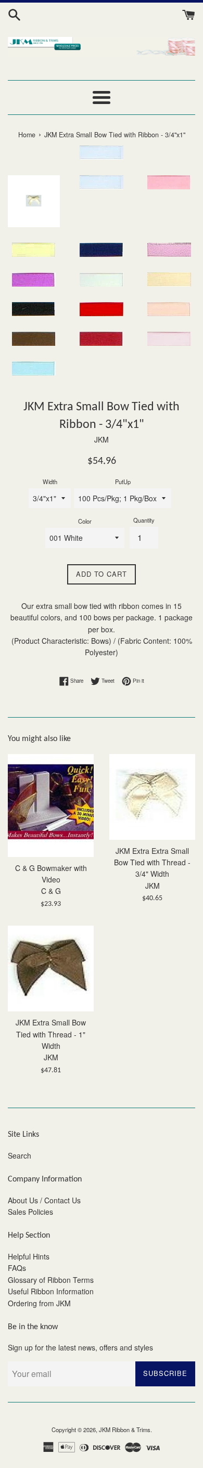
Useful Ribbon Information (51, 1291)
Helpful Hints (28, 1256)
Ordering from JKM (39, 1303)
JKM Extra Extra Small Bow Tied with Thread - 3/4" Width (152, 862)
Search (19, 1155)
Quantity (144, 520)
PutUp (123, 481)
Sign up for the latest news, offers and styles (80, 1347)
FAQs (17, 1268)
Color (85, 521)
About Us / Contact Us (44, 1200)
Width (50, 481)
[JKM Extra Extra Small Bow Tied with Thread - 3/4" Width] (152, 797)
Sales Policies (30, 1211)
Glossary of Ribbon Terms (51, 1280)
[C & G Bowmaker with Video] (51, 805)
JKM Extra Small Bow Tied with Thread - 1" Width (51, 1034)
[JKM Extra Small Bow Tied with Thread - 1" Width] (51, 968)
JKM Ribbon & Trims (124, 1429)
